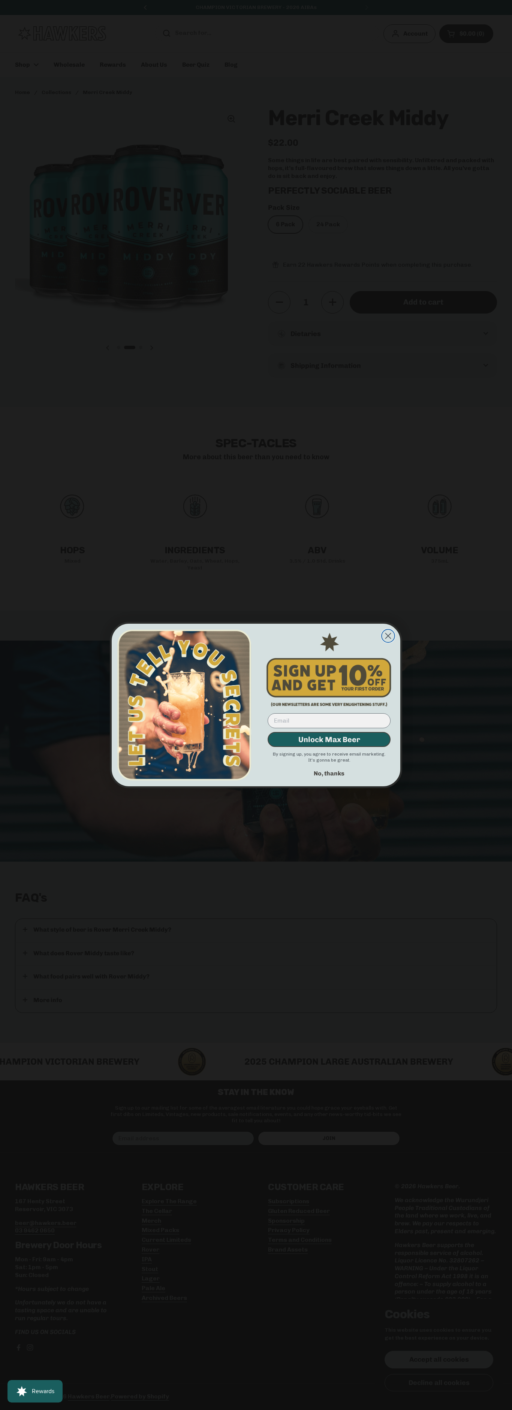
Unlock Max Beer (329, 739)
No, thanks (329, 773)
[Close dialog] (388, 635)
